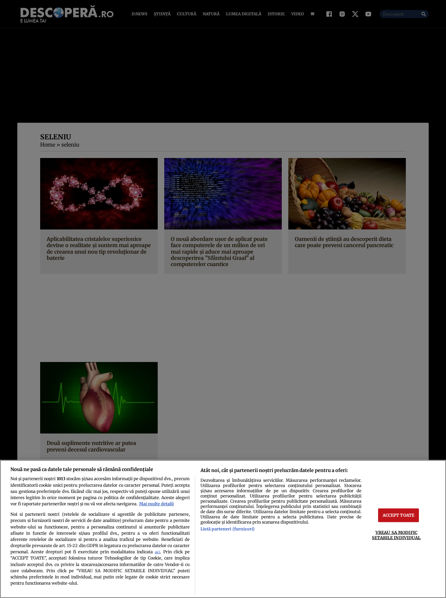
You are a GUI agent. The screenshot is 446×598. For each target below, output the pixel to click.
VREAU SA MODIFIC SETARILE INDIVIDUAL (396, 535)
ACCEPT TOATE (399, 515)
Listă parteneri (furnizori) (227, 528)
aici (157, 552)
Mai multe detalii (156, 503)
